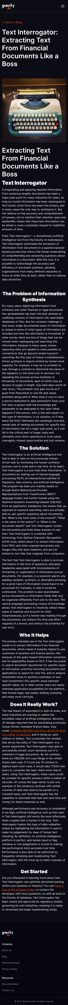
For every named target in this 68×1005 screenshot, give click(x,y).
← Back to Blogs (12, 22)
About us (7, 950)
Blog (4, 956)
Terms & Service (10, 962)
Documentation (10, 984)
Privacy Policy (9, 969)
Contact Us (8, 990)
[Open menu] (62, 6)
